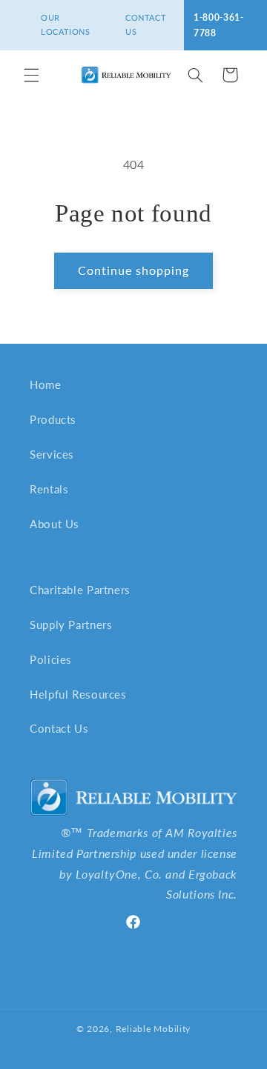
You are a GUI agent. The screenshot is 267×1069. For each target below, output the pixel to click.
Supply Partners (71, 624)
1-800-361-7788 (218, 25)
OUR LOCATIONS (65, 24)
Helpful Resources (78, 694)
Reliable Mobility (153, 1028)
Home (46, 384)
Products (53, 419)
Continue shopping (134, 270)
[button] (31, 75)
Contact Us (59, 728)
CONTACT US (145, 24)
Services (52, 454)
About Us (54, 523)
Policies (51, 659)
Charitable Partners (80, 589)
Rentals (49, 489)
